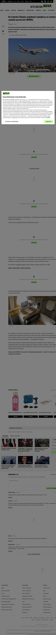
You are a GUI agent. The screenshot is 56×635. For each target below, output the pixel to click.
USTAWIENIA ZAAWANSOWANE (11, 121)
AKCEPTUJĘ (48, 121)
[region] (28, 107)
